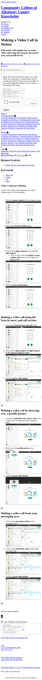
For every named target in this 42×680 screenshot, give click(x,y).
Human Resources (32, 122)
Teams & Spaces (15, 151)
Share (11, 155)
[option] (21, 24)
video (8, 181)
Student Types (13, 126)
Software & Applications (16, 124)
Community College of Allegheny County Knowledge (19, 11)
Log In (3, 34)
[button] (21, 22)
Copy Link (20, 155)
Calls (3, 149)
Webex (3, 132)
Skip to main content (8, 2)
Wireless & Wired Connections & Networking (18, 128)
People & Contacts (29, 151)
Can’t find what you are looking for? (14, 638)
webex (8, 177)
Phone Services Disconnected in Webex (20, 165)
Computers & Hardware (10, 120)
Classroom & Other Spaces (27, 118)
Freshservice (20, 122)
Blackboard (12, 118)
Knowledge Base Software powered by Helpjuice (21, 678)
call (7, 179)
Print (5, 155)
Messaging (5, 151)
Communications (7, 116)
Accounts (4, 118)
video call (9, 175)
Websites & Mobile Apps (28, 126)
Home (3, 114)
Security (4, 124)
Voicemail (4, 153)
